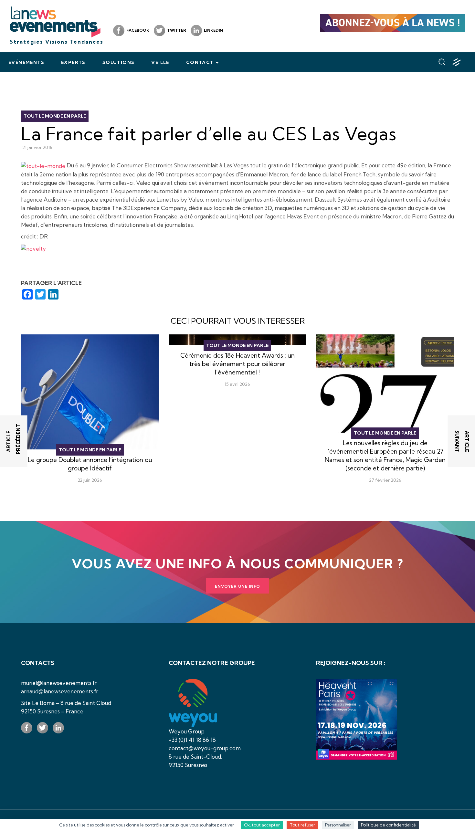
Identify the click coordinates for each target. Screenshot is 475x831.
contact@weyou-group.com (205, 748)
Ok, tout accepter (262, 824)
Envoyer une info (237, 586)
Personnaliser (338, 824)
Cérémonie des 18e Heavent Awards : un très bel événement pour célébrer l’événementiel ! (237, 364)
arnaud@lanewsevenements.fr (59, 691)
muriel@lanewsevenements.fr (59, 682)
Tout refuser (302, 824)
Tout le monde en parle (55, 116)
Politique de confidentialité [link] (388, 824)
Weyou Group (187, 731)
